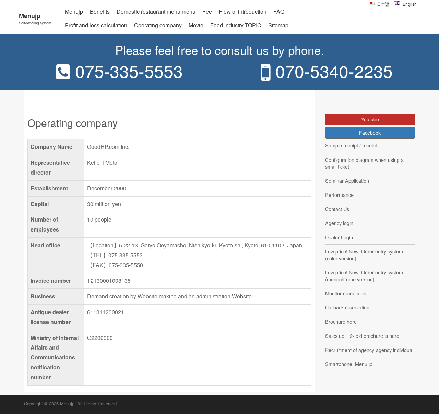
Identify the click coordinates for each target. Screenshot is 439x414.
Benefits (100, 11)
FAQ (278, 11)
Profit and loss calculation (96, 25)
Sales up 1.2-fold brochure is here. (363, 335)
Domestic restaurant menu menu (156, 11)
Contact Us (337, 208)
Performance (339, 194)
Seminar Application (347, 180)
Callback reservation (347, 307)
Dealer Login (339, 237)
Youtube (370, 119)
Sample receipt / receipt (351, 145)
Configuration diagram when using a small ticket (364, 163)
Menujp (35, 18)
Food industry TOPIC (235, 25)
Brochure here (341, 321)
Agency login (339, 223)
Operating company (158, 25)
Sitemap (278, 25)
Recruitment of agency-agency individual (369, 349)
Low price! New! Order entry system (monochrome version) (364, 276)
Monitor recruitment (346, 293)
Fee (207, 11)
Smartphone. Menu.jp (348, 363)
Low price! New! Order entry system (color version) (364, 255)
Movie (196, 25)
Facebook (370, 132)
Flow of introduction (242, 11)
